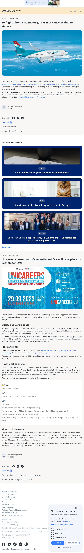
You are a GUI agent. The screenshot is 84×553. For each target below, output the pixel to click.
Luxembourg (13, 18)
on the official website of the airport (32, 97)
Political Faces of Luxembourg (14, 510)
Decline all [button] (72, 543)
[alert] (65, 528)
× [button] (79, 507)
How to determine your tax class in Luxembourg (42, 172)
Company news (8, 494)
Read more (66, 521)
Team (4, 502)
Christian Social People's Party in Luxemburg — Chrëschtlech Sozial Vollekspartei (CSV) (42, 239)
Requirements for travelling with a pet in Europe (42, 205)
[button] (65, 524)
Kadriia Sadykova (16, 479)
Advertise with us (9, 513)
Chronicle (12, 127)
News (4, 18)
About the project (9, 491)
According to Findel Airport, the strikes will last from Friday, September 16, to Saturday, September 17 (40, 84)
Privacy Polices (8, 505)
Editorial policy (8, 507)
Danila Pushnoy (15, 131)
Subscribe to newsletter (12, 515)
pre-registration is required (40, 353)
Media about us (8, 497)
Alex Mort (28, 479)
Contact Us (6, 499)
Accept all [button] (58, 543)
